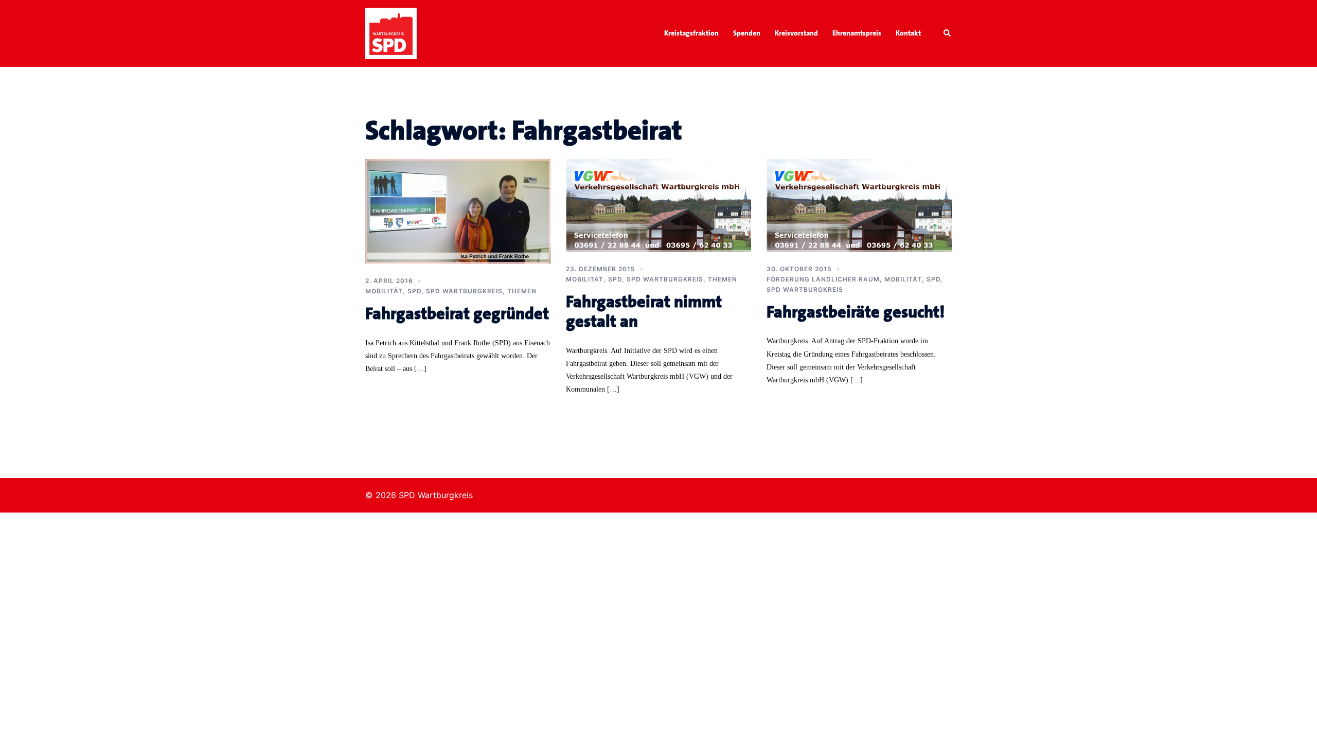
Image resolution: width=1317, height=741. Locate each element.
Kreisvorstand (796, 33)
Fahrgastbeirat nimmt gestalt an (644, 311)
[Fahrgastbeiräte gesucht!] (859, 204)
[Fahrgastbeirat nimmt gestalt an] (658, 204)
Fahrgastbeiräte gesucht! (856, 312)
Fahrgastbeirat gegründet (457, 313)
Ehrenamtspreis (856, 33)
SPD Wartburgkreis (464, 291)
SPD (414, 291)
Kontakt (908, 33)
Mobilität (384, 291)
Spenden (746, 33)
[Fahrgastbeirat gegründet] (457, 210)
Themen (522, 291)
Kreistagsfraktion (691, 33)
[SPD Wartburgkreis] (391, 32)
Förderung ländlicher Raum (823, 279)
